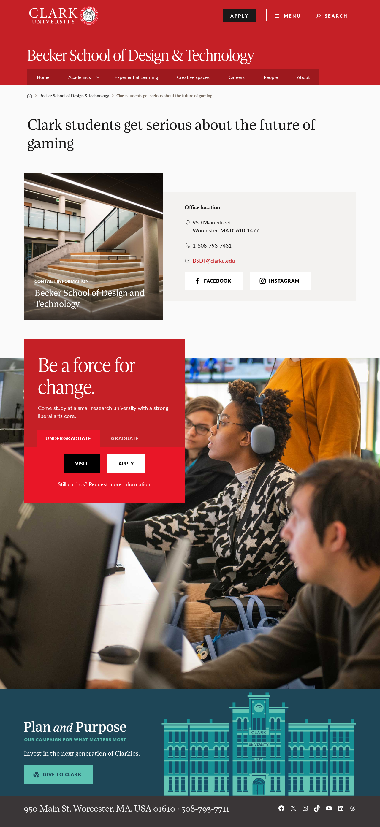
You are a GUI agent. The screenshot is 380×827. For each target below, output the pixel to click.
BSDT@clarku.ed (212, 260)
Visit (81, 463)
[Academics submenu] (98, 77)
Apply (239, 15)
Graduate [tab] (125, 438)
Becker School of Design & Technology (140, 54)
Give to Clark (62, 774)
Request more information (119, 484)
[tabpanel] (104, 471)
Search (336, 15)
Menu (292, 15)
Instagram (284, 281)
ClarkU (29, 96)
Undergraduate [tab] (68, 438)
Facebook (217, 281)
